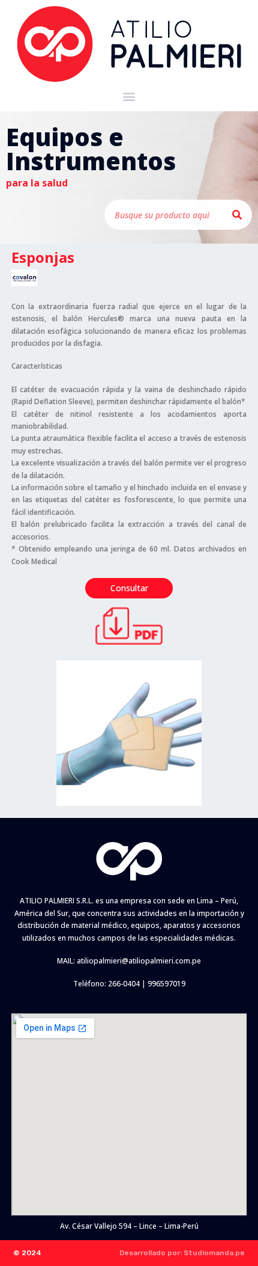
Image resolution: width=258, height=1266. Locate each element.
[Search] (237, 215)
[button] (129, 96)
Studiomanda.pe (214, 1253)
